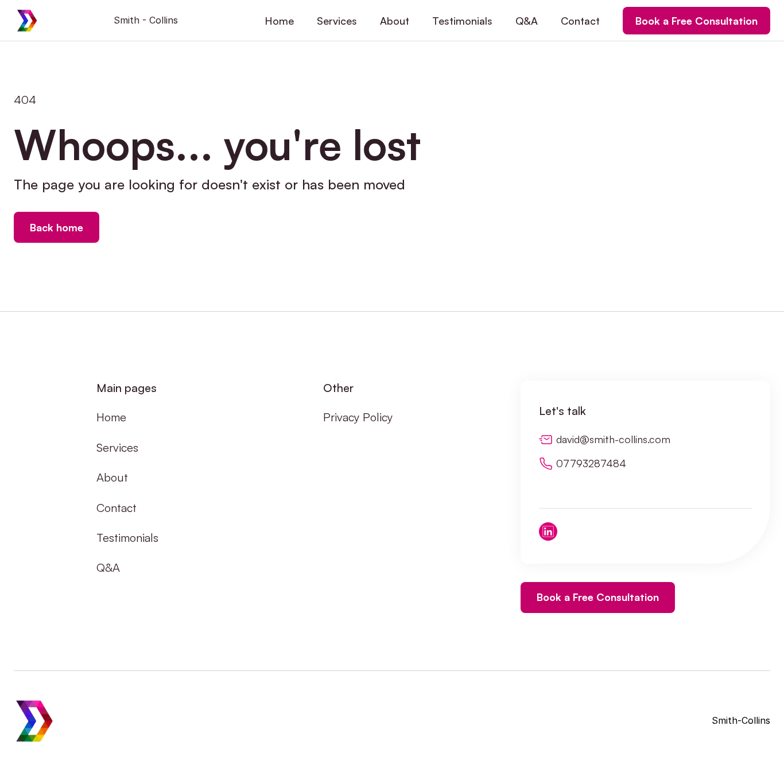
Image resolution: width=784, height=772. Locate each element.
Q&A (108, 567)
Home (111, 417)
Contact (116, 508)
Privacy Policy (358, 417)
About (112, 477)
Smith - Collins (146, 20)
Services (117, 447)
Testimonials (127, 537)
